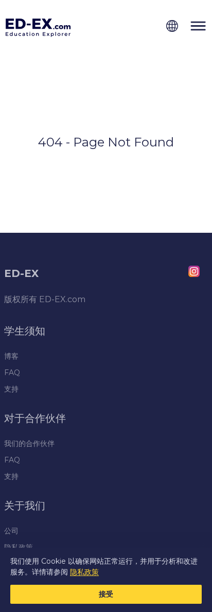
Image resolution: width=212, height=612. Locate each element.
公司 (11, 530)
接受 (106, 594)
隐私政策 (84, 572)
